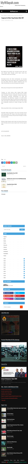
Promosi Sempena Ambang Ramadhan (9, 398)
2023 (14, 265)
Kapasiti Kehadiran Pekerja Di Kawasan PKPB (14, 453)
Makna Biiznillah (9, 447)
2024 (14, 262)
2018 (14, 275)
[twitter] (19, 293)
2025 (14, 260)
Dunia (5, 243)
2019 (14, 273)
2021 (14, 269)
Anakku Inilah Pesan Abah (6, 391)
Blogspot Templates (23, 462)
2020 (14, 271)
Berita (5, 240)
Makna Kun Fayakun (10, 436)
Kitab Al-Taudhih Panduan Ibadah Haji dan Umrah (11, 396)
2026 (14, 258)
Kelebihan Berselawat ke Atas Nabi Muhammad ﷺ (16, 178)
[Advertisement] (14, 32)
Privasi (11, 460)
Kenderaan (6, 251)
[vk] (19, 299)
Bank (5, 238)
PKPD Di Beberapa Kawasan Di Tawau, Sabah (14, 430)
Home (2, 15)
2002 (14, 277)
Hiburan (5, 247)
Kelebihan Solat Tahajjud (6, 394)
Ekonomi (5, 245)
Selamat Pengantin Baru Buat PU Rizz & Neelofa (15, 425)
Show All (3, 400)
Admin (3, 20)
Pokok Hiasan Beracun (10, 419)
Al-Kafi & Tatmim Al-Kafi (6, 389)
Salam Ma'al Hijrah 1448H (12, 184)
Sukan (5, 255)
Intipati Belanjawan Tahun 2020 (9, 379)
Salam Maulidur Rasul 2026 (12, 173)
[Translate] (21, 307)
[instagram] (8, 299)
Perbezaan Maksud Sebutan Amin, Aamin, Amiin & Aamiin (16, 408)
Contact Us (22, 460)
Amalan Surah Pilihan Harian (12, 441)
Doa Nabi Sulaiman (10, 413)
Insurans (5, 249)
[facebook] (8, 293)
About (18, 460)
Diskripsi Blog (6, 460)
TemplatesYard (11, 462)
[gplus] (8, 296)
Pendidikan (6, 253)
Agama (5, 15)
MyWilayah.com (14, 11)
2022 (14, 267)
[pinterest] (19, 296)
